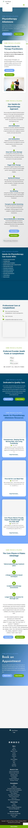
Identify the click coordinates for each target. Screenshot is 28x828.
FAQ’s (14, 761)
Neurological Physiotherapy (14, 794)
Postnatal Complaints (8, 270)
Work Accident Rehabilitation (14, 799)
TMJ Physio (14, 805)
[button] (24, 5)
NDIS (14, 785)
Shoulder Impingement (8, 273)
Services (14, 754)
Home (14, 748)
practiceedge (17, 822)
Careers (14, 752)
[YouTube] (18, 742)
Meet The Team (14, 751)
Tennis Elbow (6, 275)
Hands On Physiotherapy (14, 771)
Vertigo (14, 803)
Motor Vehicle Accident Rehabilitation (14, 790)
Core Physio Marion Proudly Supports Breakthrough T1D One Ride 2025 (14, 519)
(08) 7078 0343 (9, 316)
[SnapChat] (16, 742)
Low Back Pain (6, 261)
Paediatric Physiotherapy (14, 778)
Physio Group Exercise (14, 796)
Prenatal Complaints (8, 268)
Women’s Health (14, 815)
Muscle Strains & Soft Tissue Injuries (12, 264)
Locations (14, 764)
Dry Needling (14, 777)
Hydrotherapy (14, 786)
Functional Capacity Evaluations (14, 788)
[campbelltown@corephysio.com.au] (3, 319)
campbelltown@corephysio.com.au (13, 319)
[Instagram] (14, 742)
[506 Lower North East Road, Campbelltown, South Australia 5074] (3, 311)
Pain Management (14, 775)
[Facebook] (11, 742)
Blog (14, 762)
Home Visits (14, 798)
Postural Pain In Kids (8, 266)
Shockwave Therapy (14, 780)
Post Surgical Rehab (8, 271)
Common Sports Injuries (9, 259)
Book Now (14, 765)
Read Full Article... (14, 454)
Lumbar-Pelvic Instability (9, 263)
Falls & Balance (14, 793)
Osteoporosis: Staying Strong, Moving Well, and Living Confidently (14, 441)
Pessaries (14, 816)
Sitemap (20, 821)
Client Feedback (14, 759)
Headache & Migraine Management (14, 807)
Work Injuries (6, 276)
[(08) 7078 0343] (3, 316)
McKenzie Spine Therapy (14, 772)
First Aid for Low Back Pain (14, 479)
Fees (14, 757)
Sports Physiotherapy (14, 791)
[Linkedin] (9, 742)
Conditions (14, 756)
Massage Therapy (14, 774)
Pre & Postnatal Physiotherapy (14, 813)
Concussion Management (14, 808)
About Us (14, 749)
